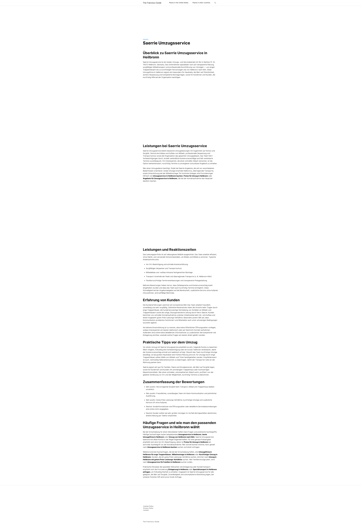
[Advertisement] (180, 20)
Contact (146, 510)
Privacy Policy (148, 508)
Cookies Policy (148, 506)
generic (146, 39)
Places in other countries (201, 3)
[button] (215, 3)
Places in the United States (178, 3)
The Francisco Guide (152, 3)
